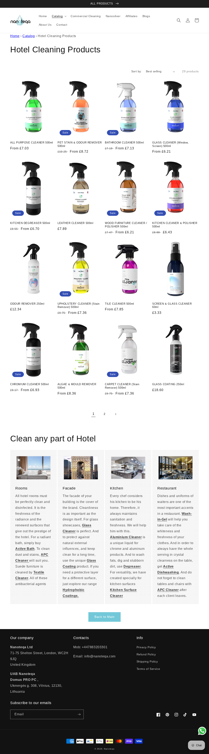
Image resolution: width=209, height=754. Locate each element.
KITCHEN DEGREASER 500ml (30, 223)
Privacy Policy (146, 647)
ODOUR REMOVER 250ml (27, 303)
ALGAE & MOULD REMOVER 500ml (77, 386)
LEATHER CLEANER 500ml (75, 223)
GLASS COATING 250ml (168, 384)
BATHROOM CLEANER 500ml (124, 142)
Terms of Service (148, 668)
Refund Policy (146, 654)
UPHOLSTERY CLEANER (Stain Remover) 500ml (79, 305)
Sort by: (136, 71)
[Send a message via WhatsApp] (202, 731)
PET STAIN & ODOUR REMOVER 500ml (80, 144)
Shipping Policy (147, 661)
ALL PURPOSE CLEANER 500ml (31, 142)
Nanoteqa (109, 749)
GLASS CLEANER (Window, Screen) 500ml (170, 144)
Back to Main (104, 616)
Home (14, 36)
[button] (58, 16)
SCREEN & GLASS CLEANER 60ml (172, 305)
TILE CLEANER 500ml (119, 303)
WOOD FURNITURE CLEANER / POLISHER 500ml (126, 225)
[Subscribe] (78, 714)
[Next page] (115, 414)
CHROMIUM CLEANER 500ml (29, 384)
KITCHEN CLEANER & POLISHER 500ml (174, 225)
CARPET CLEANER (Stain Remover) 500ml (122, 386)
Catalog (28, 36)
